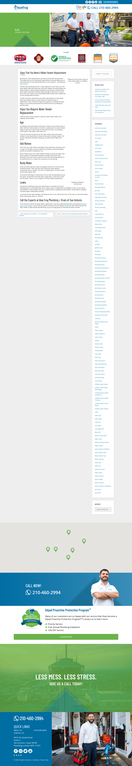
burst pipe (98, 138)
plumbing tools (99, 298)
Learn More (66, 637)
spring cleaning (99, 377)
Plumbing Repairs (100, 281)
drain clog (98, 162)
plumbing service (100, 285)
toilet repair (98, 419)
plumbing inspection (101, 261)
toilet (96, 412)
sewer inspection (100, 334)
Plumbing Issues (100, 264)
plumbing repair (100, 274)
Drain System (99, 168)
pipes (96, 241)
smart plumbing (100, 374)
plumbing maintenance (102, 268)
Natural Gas (98, 224)
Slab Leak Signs (99, 371)
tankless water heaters (101, 409)
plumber (97, 244)
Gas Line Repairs (100, 194)
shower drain (99, 344)
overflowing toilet (100, 227)
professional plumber (101, 315)
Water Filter (98, 439)
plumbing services (100, 288)
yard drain (98, 493)
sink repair (98, 354)
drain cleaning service (101, 158)
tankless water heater (101, 384)
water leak (98, 462)
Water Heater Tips (100, 456)
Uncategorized (99, 429)
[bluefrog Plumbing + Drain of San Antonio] (21, 7)
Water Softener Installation (103, 486)
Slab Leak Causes (100, 360)
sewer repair (98, 337)
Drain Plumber (99, 165)
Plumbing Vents (99, 308)
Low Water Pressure (101, 221)
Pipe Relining (99, 237)
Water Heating (99, 459)
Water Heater (99, 446)
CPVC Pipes (98, 148)
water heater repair (101, 452)
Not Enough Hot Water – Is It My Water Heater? (33, 214)
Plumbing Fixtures (100, 258)
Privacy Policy (44, 760)
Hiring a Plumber (100, 200)
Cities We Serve (40, 730)
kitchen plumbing (100, 207)
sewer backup (99, 330)
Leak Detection (99, 214)
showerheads (99, 350)
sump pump (98, 381)
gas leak (97, 190)
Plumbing (98, 254)
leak (96, 211)
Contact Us (19, 733)
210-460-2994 (108, 8)
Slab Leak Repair (100, 367)
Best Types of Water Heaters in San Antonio (73, 214)
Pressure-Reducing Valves (102, 311)
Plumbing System (100, 291)
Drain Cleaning (99, 155)
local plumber (99, 217)
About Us (18, 730)
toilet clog (98, 415)
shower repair (99, 347)
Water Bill (98, 432)
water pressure (99, 476)
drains (97, 172)
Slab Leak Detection (101, 364)
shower (97, 340)
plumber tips (99, 248)
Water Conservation (101, 435)
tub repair (98, 425)
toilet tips (98, 422)
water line (98, 466)
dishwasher (98, 151)
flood (96, 180)
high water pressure (101, 197)
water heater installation (102, 449)
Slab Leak (98, 357)
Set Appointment (110, 2)
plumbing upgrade (100, 301)
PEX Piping (98, 231)
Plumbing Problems (101, 271)
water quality (99, 479)
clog (96, 141)
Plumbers (98, 251)
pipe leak (97, 234)
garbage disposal (100, 187)
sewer (96, 327)
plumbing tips (99, 295)
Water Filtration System (102, 442)
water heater (24, 84)
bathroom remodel (100, 135)
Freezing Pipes (99, 184)
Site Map (35, 760)
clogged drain (99, 145)
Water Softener (99, 483)
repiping (97, 318)
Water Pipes (98, 472)
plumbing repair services (102, 278)
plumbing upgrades (101, 305)
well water (98, 489)
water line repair (100, 469)
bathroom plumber (100, 128)
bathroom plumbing (101, 131)
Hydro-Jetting (99, 204)
